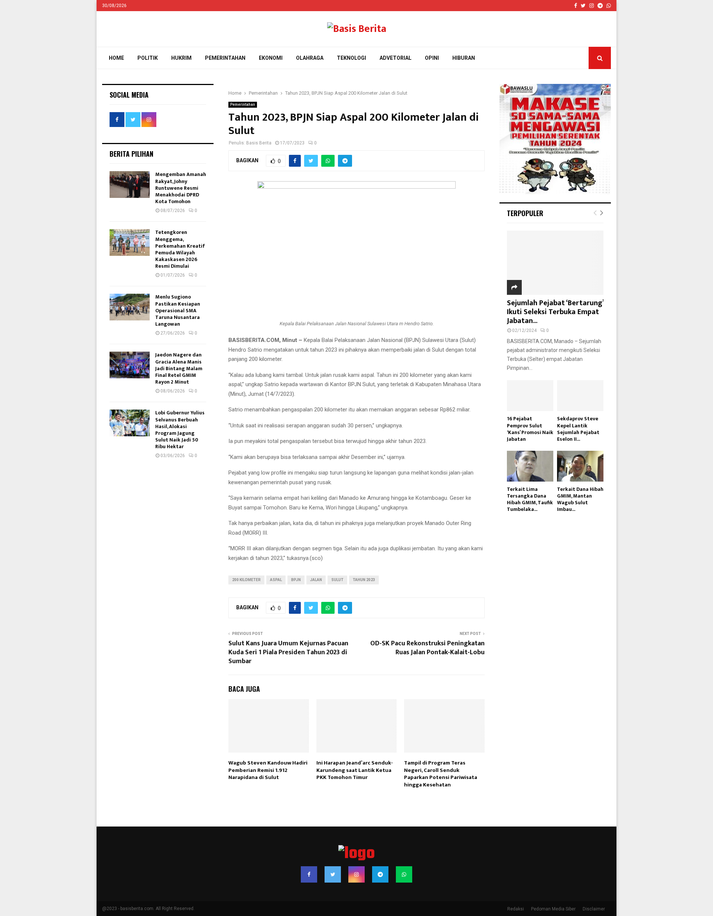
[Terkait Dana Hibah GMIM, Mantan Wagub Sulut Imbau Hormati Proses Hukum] (580, 466)
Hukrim (181, 58)
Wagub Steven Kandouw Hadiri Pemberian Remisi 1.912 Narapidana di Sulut (267, 770)
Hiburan (463, 58)
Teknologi (351, 58)
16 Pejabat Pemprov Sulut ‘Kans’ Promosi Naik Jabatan (530, 428)
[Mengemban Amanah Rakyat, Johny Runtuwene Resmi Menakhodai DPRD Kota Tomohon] (130, 184)
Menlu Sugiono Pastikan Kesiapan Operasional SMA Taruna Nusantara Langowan (177, 310)
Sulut (337, 580)
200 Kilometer (246, 580)
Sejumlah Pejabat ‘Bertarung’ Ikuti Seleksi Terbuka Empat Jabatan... (555, 312)
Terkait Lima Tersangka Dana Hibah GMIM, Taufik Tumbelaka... (530, 499)
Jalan (316, 580)
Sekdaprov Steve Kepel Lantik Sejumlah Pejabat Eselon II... (578, 428)
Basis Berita (258, 143)
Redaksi (515, 909)
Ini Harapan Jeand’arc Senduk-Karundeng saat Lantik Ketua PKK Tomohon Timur (354, 770)
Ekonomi (271, 58)
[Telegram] (380, 874)
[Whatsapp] (404, 874)
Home (116, 58)
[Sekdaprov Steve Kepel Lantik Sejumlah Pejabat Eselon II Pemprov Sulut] (580, 395)
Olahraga (309, 58)
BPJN (296, 580)
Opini (432, 58)
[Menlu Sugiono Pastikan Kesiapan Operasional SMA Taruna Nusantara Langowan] (130, 307)
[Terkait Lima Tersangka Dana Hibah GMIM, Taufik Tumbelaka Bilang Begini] (530, 466)
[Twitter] (333, 874)
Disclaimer (594, 909)
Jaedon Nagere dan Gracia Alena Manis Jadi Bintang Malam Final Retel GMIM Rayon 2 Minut (178, 368)
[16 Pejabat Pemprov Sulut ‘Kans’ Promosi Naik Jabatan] (530, 395)
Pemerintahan (225, 58)
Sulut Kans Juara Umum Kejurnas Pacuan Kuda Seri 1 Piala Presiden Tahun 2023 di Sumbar (288, 652)
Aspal (276, 580)
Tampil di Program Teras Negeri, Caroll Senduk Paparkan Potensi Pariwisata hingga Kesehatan (440, 773)
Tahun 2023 (364, 580)
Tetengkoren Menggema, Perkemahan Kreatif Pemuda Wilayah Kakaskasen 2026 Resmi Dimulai (180, 249)
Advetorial (395, 58)
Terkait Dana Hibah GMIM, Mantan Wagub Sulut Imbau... (580, 499)
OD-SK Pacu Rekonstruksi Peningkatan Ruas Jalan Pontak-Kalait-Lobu (427, 648)
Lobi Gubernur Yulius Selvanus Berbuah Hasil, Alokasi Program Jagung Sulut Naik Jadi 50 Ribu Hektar (180, 429)
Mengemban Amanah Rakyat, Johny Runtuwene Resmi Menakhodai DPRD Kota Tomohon (180, 188)
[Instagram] (356, 874)
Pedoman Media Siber (553, 909)
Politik (147, 58)
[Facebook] (309, 874)
